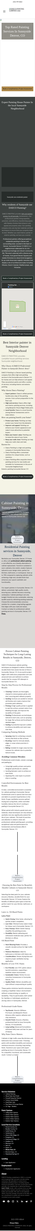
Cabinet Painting (10, 1094)
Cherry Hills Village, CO (12, 1135)
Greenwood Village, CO (12, 1139)
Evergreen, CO (9, 1137)
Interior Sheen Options (12, 1119)
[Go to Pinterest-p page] (31, 1201)
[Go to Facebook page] (8, 1201)
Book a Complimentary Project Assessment (17, 89)
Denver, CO (17, 35)
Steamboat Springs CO (12, 1154)
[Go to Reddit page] (27, 1201)
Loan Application (10, 1162)
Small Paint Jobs (10, 1102)
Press (7, 1215)
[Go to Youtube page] (4, 1201)
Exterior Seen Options (12, 1121)
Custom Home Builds (11, 1100)
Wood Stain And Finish (12, 1096)
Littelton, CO (9, 1141)
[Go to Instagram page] (13, 1201)
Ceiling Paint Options (11, 1112)
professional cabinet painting (21, 561)
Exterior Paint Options (12, 1117)
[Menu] (4, 11)
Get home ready (17, 1229)
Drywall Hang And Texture (13, 1098)
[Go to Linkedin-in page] (22, 1201)
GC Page (7, 1106)
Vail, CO (7, 1145)
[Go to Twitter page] (17, 1201)
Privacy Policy (14, 1223)
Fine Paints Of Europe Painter (14, 1104)
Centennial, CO (9, 1133)
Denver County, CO (11, 1127)
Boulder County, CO (11, 1129)
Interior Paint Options (11, 1114)
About (4, 1174)
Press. (4, 614)
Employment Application (12, 1169)
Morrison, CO (9, 1143)
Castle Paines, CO (10, 1131)
